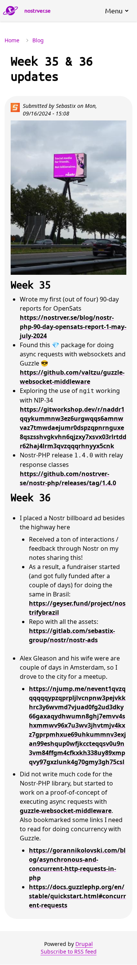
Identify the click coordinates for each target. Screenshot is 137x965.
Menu (114, 10)
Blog (38, 40)
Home (12, 40)
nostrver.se (37, 11)
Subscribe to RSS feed (69, 951)
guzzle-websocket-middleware (66, 810)
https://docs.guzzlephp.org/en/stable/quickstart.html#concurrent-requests (77, 896)
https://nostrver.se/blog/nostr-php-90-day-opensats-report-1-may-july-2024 (73, 326)
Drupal (84, 943)
